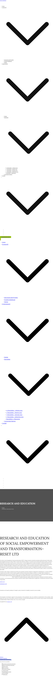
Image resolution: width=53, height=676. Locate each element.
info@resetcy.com (3, 583)
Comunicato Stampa (8, 174)
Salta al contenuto (3, 658)
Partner (5, 62)
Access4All (5, 244)
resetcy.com (2, 581)
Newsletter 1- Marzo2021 (11, 173)
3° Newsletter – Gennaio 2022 (11, 170)
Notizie (5, 116)
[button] (27, 58)
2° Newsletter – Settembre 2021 (12, 171)
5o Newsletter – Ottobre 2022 (14, 410)
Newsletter (7, 359)
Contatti (3, 175)
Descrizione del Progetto (9, 59)
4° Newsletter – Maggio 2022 (11, 169)
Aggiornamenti (6, 304)
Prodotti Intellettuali (8, 61)
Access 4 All (9, 601)
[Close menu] (0, 239)
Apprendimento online (5, 237)
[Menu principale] (0, 238)
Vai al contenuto (3, 0)
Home (3, 6)
